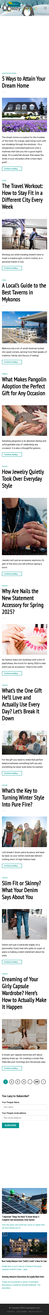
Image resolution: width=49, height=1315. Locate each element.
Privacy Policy (35, 1312)
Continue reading (12, 169)
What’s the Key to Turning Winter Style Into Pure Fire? (23, 797)
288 (36, 1082)
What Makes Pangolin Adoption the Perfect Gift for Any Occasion (24, 386)
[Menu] (45, 8)
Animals (5, 374)
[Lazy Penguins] (19, 8)
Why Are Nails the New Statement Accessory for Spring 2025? (23, 601)
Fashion (4, 466)
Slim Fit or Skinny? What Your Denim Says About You (21, 890)
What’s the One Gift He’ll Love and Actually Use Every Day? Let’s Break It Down (22, 704)
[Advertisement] (24, 42)
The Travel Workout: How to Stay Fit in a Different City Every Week (22, 196)
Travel (4, 181)
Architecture (6, 73)
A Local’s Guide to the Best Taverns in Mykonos (24, 292)
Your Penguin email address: (14, 1113)
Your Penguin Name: (11, 1102)
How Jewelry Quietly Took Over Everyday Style (23, 478)
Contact (11, 1312)
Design (14, 73)
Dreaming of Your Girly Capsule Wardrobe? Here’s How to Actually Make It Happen (24, 992)
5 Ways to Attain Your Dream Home (23, 81)
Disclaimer (22, 1312)
